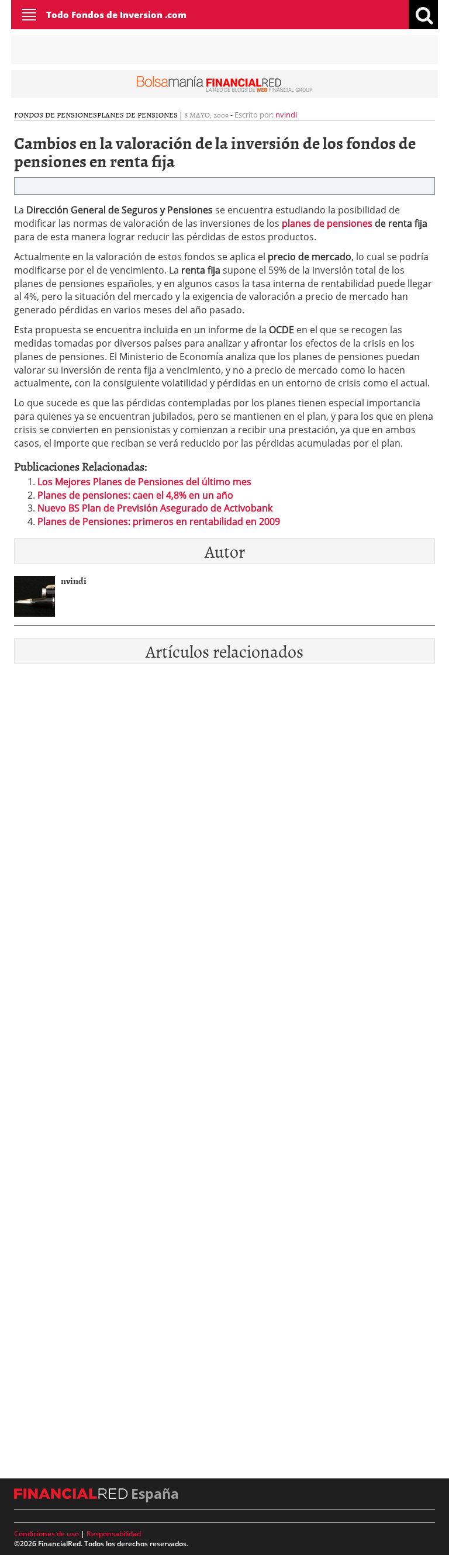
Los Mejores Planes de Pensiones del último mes (144, 481)
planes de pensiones (327, 223)
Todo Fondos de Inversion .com (116, 14)
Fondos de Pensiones (55, 114)
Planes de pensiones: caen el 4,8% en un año (135, 495)
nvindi (286, 114)
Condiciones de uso (46, 1534)
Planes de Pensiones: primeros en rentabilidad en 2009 (158, 521)
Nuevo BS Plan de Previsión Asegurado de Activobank (154, 508)
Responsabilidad (114, 1534)
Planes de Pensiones (137, 114)
